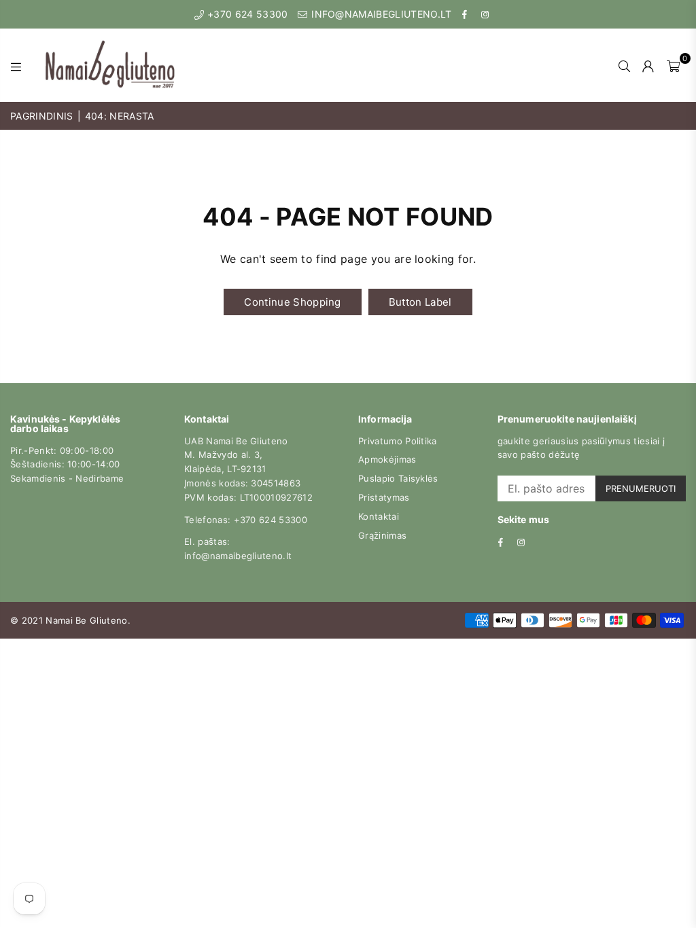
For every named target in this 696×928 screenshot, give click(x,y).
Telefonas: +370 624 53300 (245, 519)
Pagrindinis (41, 116)
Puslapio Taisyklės (398, 478)
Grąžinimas (382, 535)
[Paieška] (624, 65)
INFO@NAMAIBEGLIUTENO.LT (380, 14)
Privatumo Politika (397, 440)
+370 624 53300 (246, 14)
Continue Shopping (292, 302)
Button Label (420, 302)
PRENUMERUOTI (641, 488)
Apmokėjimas (387, 459)
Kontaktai (378, 516)
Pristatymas (384, 497)
